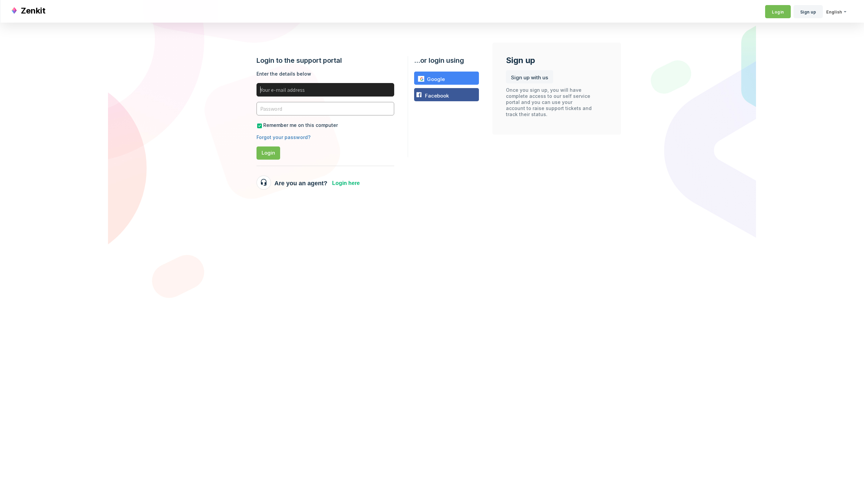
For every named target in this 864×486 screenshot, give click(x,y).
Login (268, 153)
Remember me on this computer (300, 125)
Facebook (437, 95)
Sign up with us (529, 77)
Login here (346, 183)
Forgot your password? (283, 137)
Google (436, 79)
